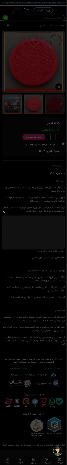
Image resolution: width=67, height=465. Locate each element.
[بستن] (4, 211)
